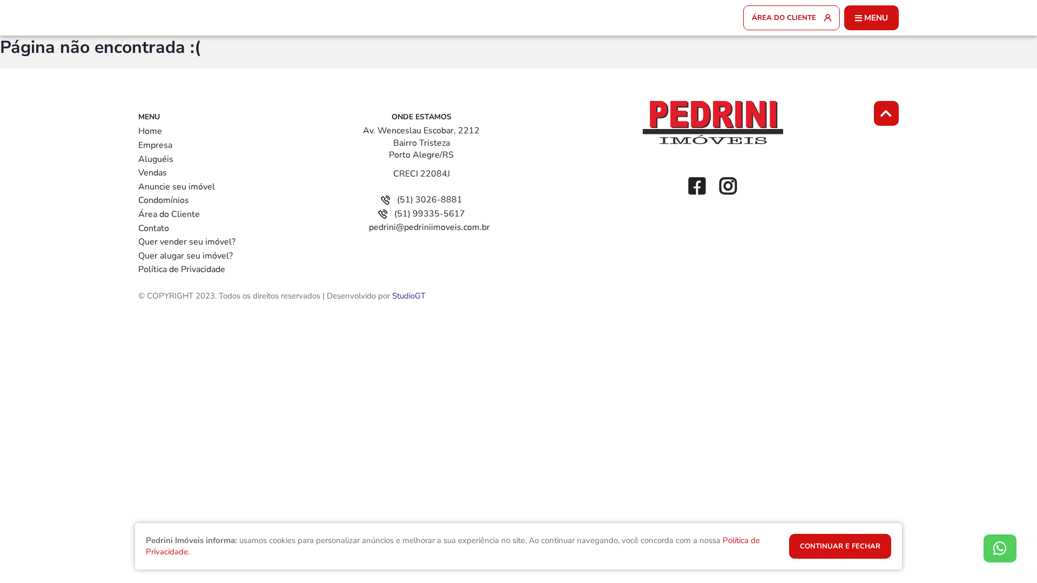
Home (150, 131)
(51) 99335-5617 (429, 214)
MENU (876, 17)
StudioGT (409, 295)
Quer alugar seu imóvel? (185, 256)
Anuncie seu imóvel (176, 187)
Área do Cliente (169, 214)
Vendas (152, 173)
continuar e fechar (840, 546)
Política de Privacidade (181, 269)
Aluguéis (155, 159)
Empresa (155, 145)
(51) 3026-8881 (429, 200)
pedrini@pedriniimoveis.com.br (429, 227)
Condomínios (163, 200)
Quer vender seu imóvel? (186, 242)
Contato (153, 228)
